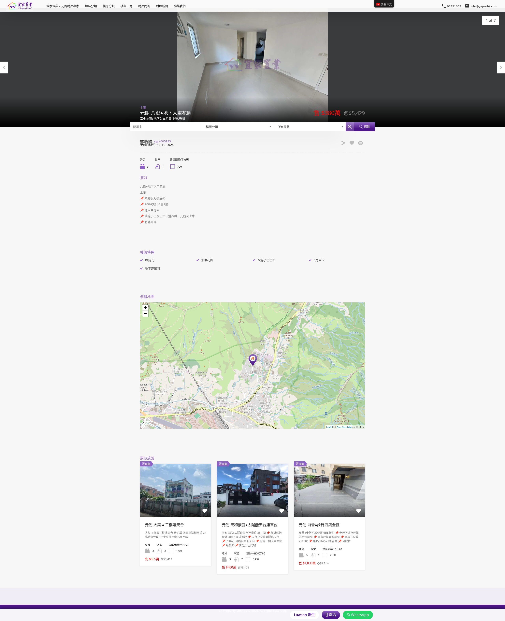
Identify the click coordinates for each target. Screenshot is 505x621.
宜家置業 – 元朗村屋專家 (62, 6)
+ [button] (145, 307)
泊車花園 (207, 260)
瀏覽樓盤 (175, 506)
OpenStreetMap (344, 427)
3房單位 (319, 260)
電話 (332, 614)
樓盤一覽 (126, 6)
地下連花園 (152, 268)
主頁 (143, 107)
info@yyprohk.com (483, 6)
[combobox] (238, 126)
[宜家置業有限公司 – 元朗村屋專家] (20, 9)
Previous (4, 67)
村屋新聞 (162, 6)
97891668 (454, 6)
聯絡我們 (180, 6)
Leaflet (329, 427)
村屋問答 (144, 6)
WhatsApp (359, 614)
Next (501, 67)
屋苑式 (149, 260)
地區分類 (91, 6)
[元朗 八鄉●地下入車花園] (253, 360)
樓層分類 (109, 6)
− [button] (145, 313)
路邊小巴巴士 (266, 260)
